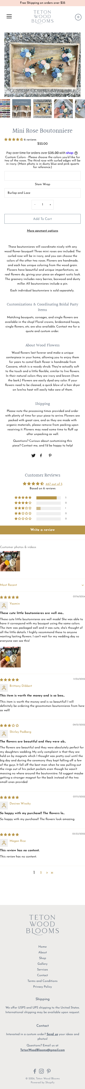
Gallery (42, 964)
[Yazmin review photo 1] (10, 657)
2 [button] (41, 872)
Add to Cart (42, 219)
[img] (9, 597)
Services (42, 969)
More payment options (42, 230)
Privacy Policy (42, 987)
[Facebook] (42, 455)
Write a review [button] (42, 530)
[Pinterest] (50, 455)
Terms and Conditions (42, 981)
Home (42, 946)
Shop (42, 958)
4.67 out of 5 (54, 484)
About (42, 952)
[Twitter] (33, 455)
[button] (14, 139)
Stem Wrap (42, 184)
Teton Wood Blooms (48, 1078)
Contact (42, 975)
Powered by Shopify (42, 1082)
